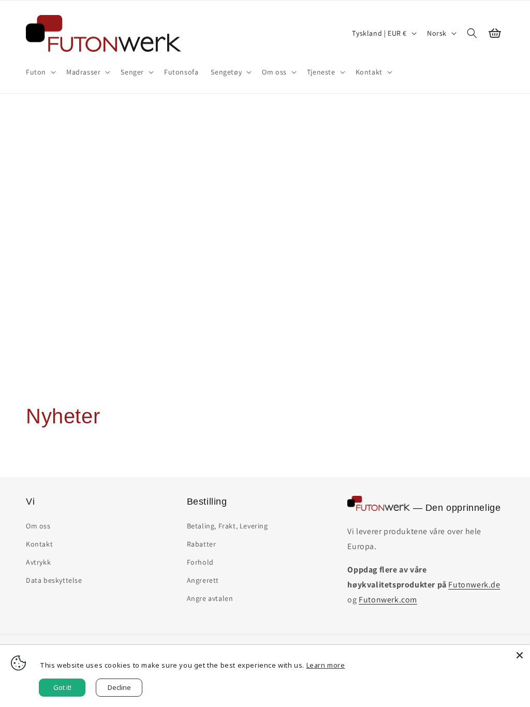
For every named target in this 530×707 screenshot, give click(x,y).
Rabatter (201, 544)
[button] (40, 72)
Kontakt (39, 544)
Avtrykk (38, 562)
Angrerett (203, 580)
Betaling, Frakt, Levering (227, 526)
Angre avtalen (210, 598)
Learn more (325, 665)
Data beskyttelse (54, 580)
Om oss (38, 526)
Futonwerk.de (474, 584)
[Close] (519, 655)
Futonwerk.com (388, 599)
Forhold (200, 562)
